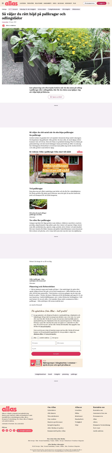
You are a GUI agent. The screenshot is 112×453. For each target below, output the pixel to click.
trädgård (5, 22)
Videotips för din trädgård (28, 9)
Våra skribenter (53, 416)
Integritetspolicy (54, 425)
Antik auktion (98, 431)
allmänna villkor (38, 334)
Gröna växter (42, 9)
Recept (62, 440)
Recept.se (55, 338)
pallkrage (74, 374)
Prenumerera (89, 3)
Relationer (38, 3)
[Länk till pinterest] (14, 430)
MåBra (57, 440)
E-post (34, 348)
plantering (65, 374)
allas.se (80, 449)
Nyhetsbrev (52, 410)
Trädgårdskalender (54, 9)
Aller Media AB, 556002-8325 (47, 451)
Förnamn (35, 343)
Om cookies (52, 419)
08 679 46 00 (76, 451)
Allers (95, 422)
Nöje (76, 425)
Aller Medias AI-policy (56, 428)
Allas (35, 338)
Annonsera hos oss (100, 413)
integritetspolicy (45, 326)
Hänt (37, 440)
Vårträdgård (66, 9)
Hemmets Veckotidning (101, 425)
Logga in (102, 3)
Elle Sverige (31, 440)
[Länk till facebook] (3, 430)
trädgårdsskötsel (40, 374)
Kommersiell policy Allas (56, 431)
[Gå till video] (80, 152)
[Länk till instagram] (7, 430)
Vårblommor (76, 9)
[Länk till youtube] (10, 430)
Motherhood (67, 440)
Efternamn (60, 343)
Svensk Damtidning (44, 440)
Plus (74, 3)
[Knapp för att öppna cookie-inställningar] (108, 3)
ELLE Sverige (36, 446)
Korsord (13, 9)
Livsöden (23, 3)
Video (54, 3)
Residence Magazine (78, 440)
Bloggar (61, 3)
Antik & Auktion (44, 338)
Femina (52, 440)
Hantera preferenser (55, 422)
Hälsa (77, 413)
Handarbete (47, 3)
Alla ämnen (52, 413)
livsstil (50, 374)
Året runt (96, 428)
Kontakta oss (98, 410)
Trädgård (30, 3)
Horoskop (68, 3)
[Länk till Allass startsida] (11, 3)
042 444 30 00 (50, 449)
